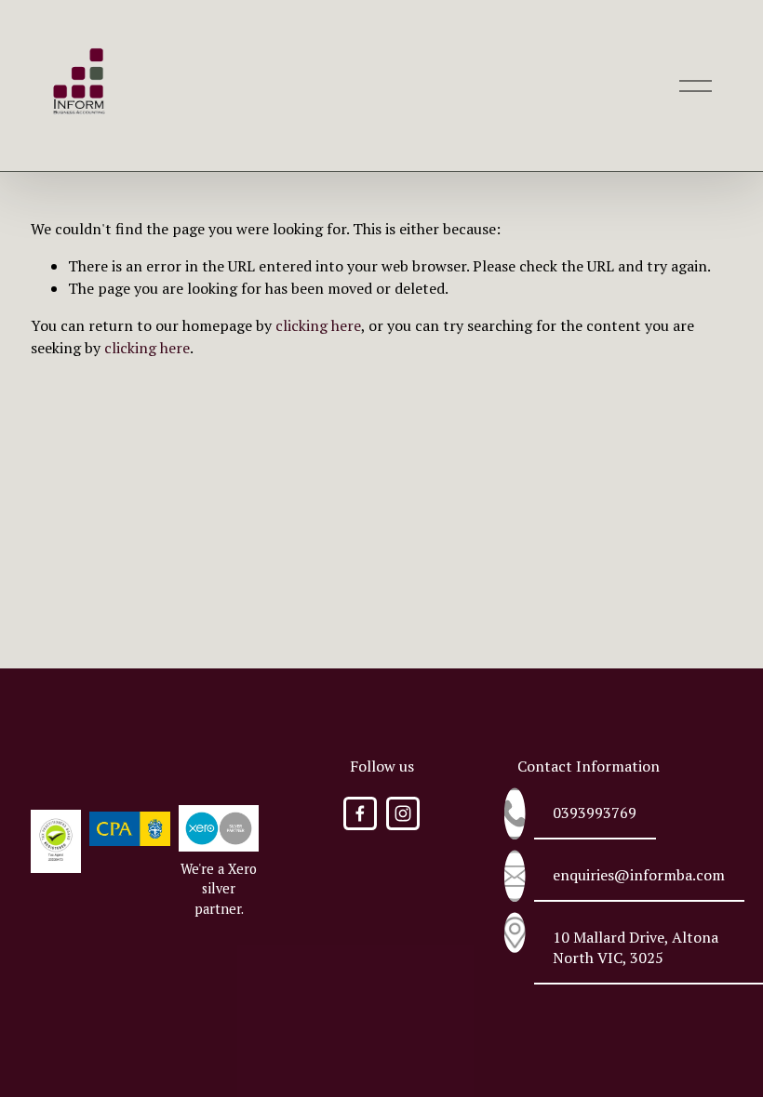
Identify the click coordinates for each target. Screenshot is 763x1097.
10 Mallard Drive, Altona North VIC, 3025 (635, 947)
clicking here (318, 325)
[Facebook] (360, 813)
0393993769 (594, 812)
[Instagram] (403, 813)
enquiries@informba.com (639, 875)
